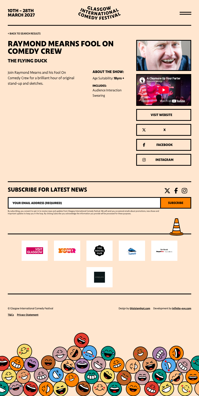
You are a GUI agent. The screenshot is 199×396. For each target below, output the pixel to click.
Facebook (164, 145)
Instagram (164, 160)
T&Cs (11, 314)
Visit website (161, 115)
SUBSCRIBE (175, 203)
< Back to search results (24, 33)
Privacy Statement (27, 314)
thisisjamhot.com (140, 308)
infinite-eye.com (181, 308)
